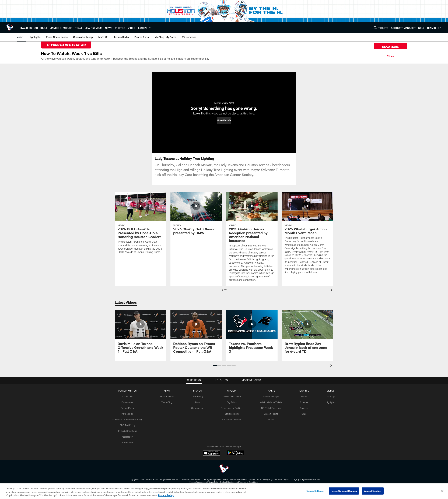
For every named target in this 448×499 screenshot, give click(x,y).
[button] (224, 120)
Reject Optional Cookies (344, 490)
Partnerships (127, 414)
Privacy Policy (127, 408)
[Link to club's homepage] (10, 27)
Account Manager (271, 396)
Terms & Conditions (127, 431)
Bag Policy (232, 402)
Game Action (197, 408)
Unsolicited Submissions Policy (127, 419)
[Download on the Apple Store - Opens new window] (211, 453)
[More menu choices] (150, 27)
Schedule (304, 402)
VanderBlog (166, 402)
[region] (224, 491)
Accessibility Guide (232, 396)
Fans (197, 402)
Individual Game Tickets (271, 402)
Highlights (330, 402)
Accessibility (127, 436)
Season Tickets (271, 414)
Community (197, 396)
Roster (304, 396)
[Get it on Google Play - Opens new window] (235, 454)
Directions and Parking (231, 408)
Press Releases (167, 396)
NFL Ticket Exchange (271, 408)
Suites (271, 419)
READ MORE (390, 46)
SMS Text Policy (127, 425)
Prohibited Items (231, 414)
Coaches (304, 408)
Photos (197, 390)
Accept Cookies (372, 490)
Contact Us (127, 396)
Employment (127, 402)
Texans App (127, 442)
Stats (304, 414)
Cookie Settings (315, 490)
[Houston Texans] (224, 469)
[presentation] (331, 290)
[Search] (375, 27)
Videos (330, 390)
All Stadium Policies (231, 419)
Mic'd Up (331, 396)
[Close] (390, 56)
